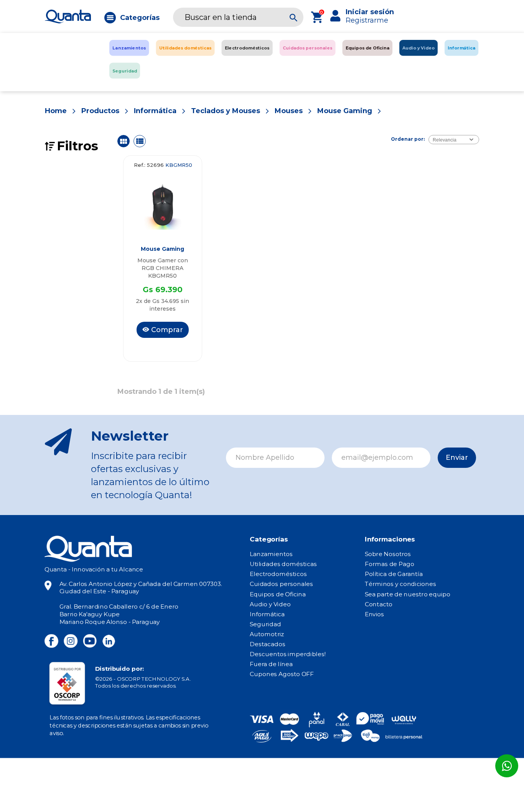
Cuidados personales (281, 584)
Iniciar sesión (370, 12)
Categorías (140, 17)
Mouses (289, 111)
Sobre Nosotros (388, 554)
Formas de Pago (389, 564)
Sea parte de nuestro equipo (407, 594)
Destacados (267, 644)
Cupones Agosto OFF (281, 674)
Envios (374, 614)
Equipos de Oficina (278, 594)
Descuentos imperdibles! (288, 654)
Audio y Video (270, 604)
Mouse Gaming (344, 111)
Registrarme (367, 20)
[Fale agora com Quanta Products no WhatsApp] (506, 765)
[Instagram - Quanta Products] (70, 641)
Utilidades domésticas (283, 564)
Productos (100, 111)
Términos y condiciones (400, 584)
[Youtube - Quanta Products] (90, 641)
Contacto (378, 604)
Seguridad (265, 623)
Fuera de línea (271, 664)
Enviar (457, 457)
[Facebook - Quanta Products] (51, 641)
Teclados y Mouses (225, 111)
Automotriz (267, 634)
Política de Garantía (394, 574)
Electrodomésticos (278, 574)
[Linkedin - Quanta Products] (108, 641)
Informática (155, 111)
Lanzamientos (271, 554)
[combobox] (453, 139)
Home (56, 111)
